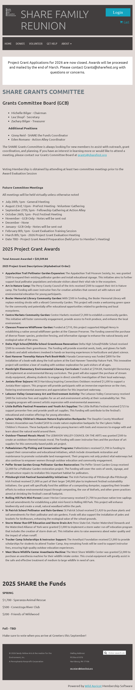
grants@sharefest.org (92, 155)
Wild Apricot (93, 686)
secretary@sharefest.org (81, 668)
